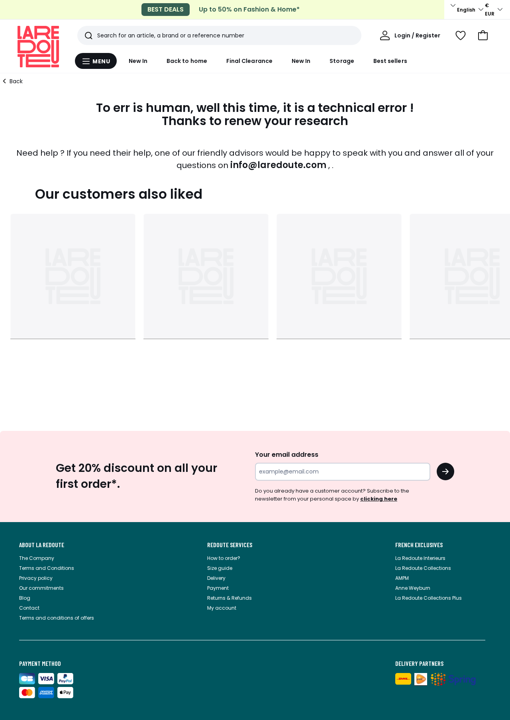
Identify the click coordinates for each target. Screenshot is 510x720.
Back (16, 81)
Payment (218, 588)
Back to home (187, 61)
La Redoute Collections (423, 568)
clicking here (378, 499)
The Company (36, 558)
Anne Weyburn (412, 588)
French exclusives (419, 544)
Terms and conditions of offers (56, 617)
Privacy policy (36, 578)
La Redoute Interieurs (420, 558)
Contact (29, 608)
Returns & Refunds (229, 598)
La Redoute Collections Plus (428, 598)
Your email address (286, 454)
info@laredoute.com (278, 165)
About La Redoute (41, 544)
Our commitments (41, 588)
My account (221, 608)
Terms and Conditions (46, 568)
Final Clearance (249, 61)
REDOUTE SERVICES (229, 544)
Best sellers (390, 61)
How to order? (223, 558)
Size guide (219, 568)
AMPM (402, 578)
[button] (482, 35)
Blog (24, 598)
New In (138, 61)
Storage (342, 61)
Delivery (216, 578)
